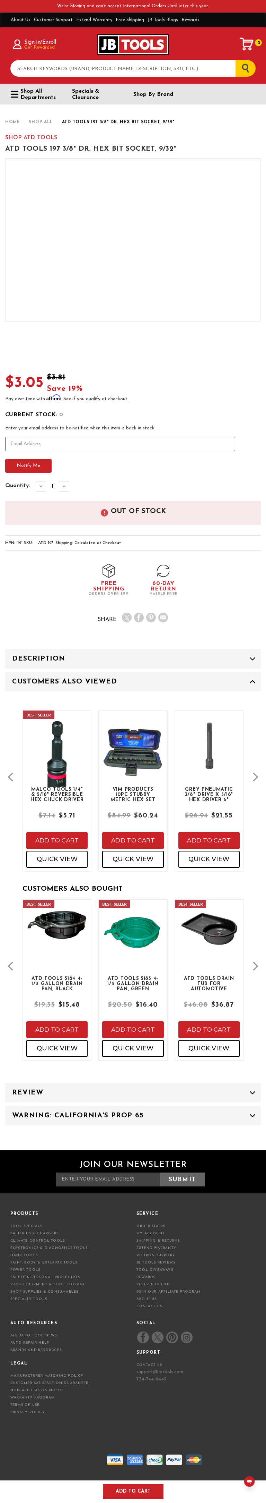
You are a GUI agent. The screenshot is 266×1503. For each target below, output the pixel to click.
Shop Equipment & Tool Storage (48, 1284)
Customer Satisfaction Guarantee (49, 1383)
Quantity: (17, 485)
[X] (127, 617)
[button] (10, 777)
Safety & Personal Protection (45, 1277)
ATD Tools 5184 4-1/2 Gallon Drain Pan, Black (57, 983)
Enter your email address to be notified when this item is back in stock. (80, 428)
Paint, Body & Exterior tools (44, 1263)
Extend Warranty (94, 20)
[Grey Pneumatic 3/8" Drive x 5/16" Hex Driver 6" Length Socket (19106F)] (209, 751)
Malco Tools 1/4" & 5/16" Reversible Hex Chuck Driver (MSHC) (56, 794)
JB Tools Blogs (163, 20)
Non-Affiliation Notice (37, 1390)
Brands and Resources (36, 1350)
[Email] (163, 617)
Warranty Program (32, 1398)
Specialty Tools (28, 1299)
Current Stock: (34, 415)
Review (27, 1092)
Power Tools (25, 1270)
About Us (20, 20)
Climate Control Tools (37, 1241)
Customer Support (53, 20)
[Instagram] (186, 1337)
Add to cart (57, 840)
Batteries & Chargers (34, 1233)
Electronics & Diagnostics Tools (49, 1248)
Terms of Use (24, 1405)
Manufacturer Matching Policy (47, 1376)
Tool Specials (26, 1226)
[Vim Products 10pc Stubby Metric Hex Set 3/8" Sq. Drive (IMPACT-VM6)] (133, 757)
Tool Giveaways (154, 1270)
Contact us (149, 1365)
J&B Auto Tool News (33, 1335)
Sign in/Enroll (40, 42)
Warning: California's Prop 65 (78, 1115)
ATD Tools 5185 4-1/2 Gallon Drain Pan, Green (132, 983)
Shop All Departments (38, 94)
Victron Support (155, 1255)
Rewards (190, 20)
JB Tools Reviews (155, 1263)
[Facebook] (139, 617)
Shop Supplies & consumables (44, 1292)
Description (38, 658)
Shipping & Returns (158, 1241)
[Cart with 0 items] (247, 44)
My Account (150, 1233)
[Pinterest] (151, 617)
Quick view (57, 859)
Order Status (150, 1226)
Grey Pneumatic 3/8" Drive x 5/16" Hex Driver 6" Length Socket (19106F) (209, 794)
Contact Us (149, 1306)
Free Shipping (130, 20)
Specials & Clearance (85, 94)
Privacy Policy (27, 1412)
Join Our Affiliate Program (168, 1292)
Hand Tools (24, 1255)
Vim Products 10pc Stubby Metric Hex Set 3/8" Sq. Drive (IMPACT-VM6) (133, 794)
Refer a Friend (153, 1284)
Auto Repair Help (29, 1343)
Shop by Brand (153, 94)
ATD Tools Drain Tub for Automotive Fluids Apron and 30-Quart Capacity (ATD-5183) (209, 983)
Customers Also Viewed (64, 681)
